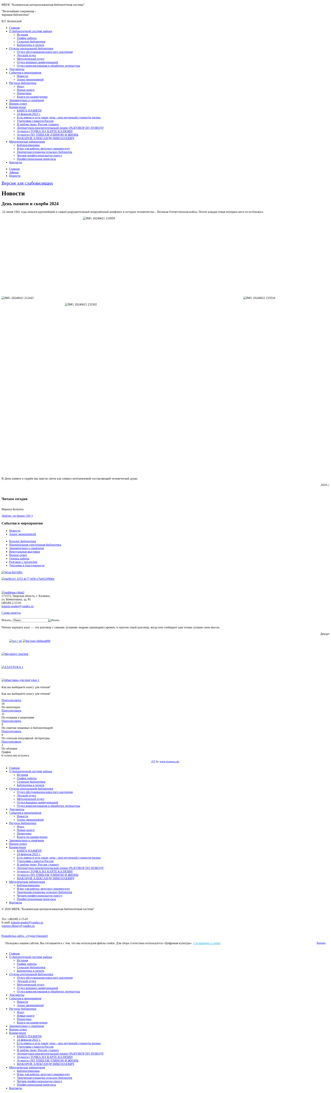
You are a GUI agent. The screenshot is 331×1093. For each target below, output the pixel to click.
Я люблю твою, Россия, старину (38, 124)
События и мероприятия (25, 72)
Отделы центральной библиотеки (31, 48)
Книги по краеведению (32, 96)
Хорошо (321, 943)
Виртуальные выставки (24, 551)
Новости (22, 76)
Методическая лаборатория (27, 141)
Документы (16, 69)
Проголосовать (11, 700)
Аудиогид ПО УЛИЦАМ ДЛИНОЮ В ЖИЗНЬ (47, 134)
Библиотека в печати (30, 45)
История (22, 34)
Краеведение (17, 107)
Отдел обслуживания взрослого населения (45, 51)
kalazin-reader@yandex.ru (18, 606)
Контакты (15, 162)
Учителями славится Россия (35, 121)
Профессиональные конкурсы (36, 158)
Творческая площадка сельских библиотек (44, 152)
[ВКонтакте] (15, 641)
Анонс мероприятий (30, 79)
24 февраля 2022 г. (29, 114)
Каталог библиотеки (22, 541)
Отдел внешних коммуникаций (37, 62)
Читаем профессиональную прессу (39, 155)
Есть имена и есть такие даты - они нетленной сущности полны (59, 117)
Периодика (24, 93)
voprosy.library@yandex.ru (18, 926)
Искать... (7, 620)
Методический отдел (30, 58)
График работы (27, 38)
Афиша (14, 172)
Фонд (20, 86)
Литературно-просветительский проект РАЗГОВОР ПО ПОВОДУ (60, 127)
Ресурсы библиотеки (22, 83)
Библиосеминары (28, 145)
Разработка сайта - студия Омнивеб (25, 935)
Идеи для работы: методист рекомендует (43, 148)
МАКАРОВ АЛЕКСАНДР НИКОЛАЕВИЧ (45, 138)
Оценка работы (19, 558)
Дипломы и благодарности (26, 565)
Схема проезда (11, 612)
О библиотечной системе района (30, 31)
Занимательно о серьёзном (26, 100)
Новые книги (25, 89)
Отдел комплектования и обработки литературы (48, 65)
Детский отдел (26, 55)
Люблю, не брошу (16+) (17, 515)
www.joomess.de (169, 761)
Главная (14, 27)
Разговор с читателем (23, 562)
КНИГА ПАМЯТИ (29, 110)
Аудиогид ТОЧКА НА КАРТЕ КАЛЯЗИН (45, 131)
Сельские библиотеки (31, 41)
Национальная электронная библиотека (35, 544)
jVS (153, 761)
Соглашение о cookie (206, 943)
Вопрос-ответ (18, 103)
